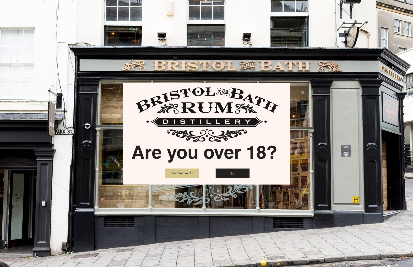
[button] (182, 173)
